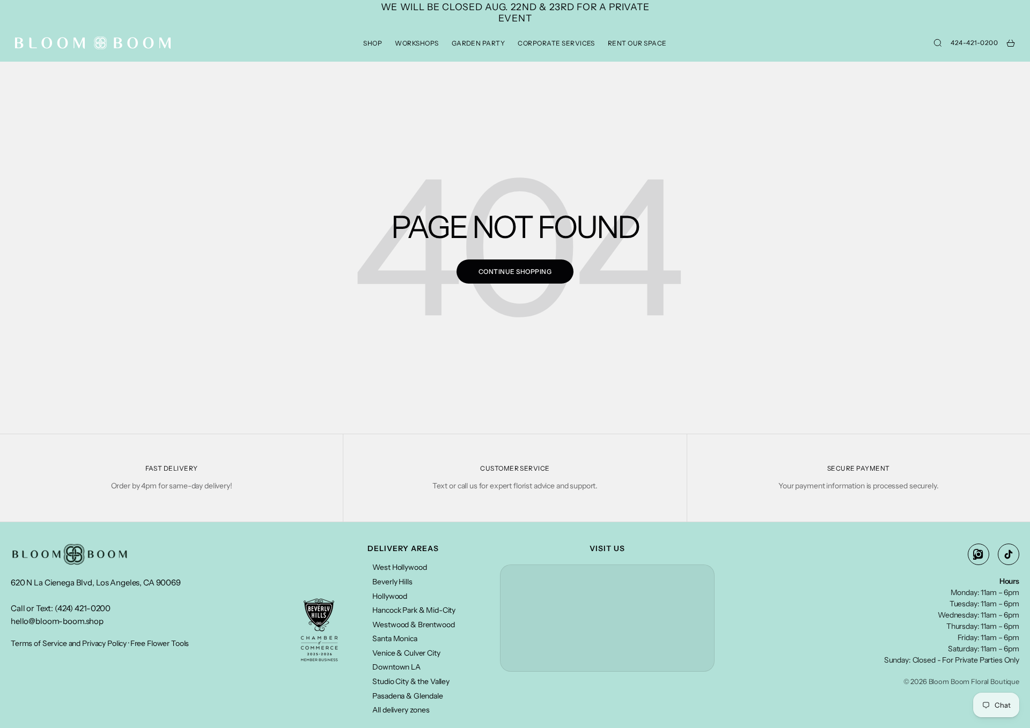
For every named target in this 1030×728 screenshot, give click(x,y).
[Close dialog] (710, 238)
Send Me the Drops (410, 447)
